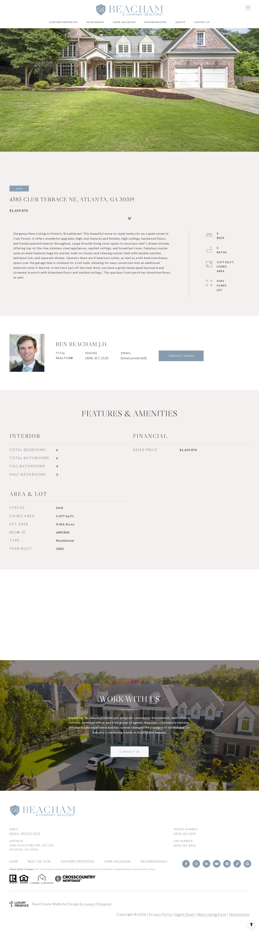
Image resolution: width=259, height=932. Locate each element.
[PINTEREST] (227, 864)
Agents (180, 22)
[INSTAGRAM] (196, 864)
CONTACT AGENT (181, 355)
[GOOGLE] (247, 864)
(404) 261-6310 (185, 845)
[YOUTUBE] (217, 864)
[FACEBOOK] (186, 864)
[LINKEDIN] (206, 864)
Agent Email (185, 914)
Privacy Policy (160, 914)
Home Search (95, 22)
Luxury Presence (98, 904)
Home (13, 861)
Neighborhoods (155, 22)
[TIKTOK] (237, 864)
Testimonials (239, 914)
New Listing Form (211, 914)
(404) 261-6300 (185, 833)
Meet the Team (39, 861)
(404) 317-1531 (97, 358)
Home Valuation (124, 22)
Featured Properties (63, 22)
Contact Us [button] (129, 751)
